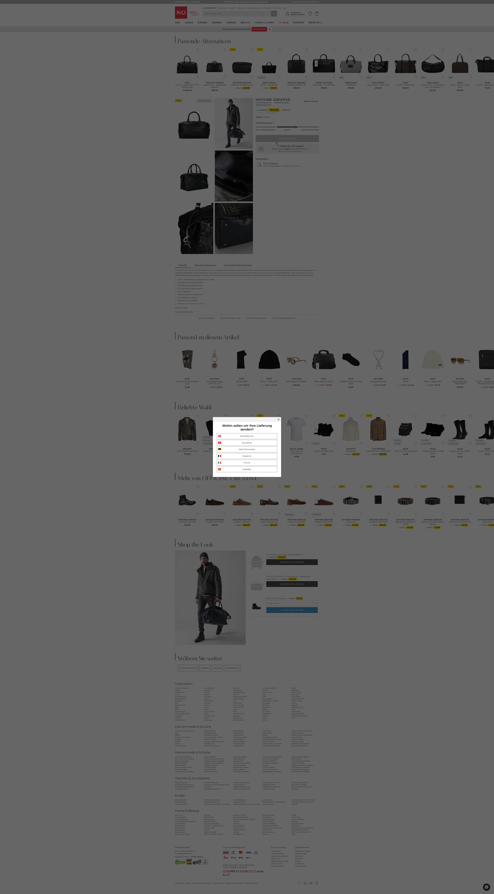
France (247, 456)
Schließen (278, 419)
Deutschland (247, 449)
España (247, 469)
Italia (247, 463)
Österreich (247, 436)
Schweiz (247, 443)
